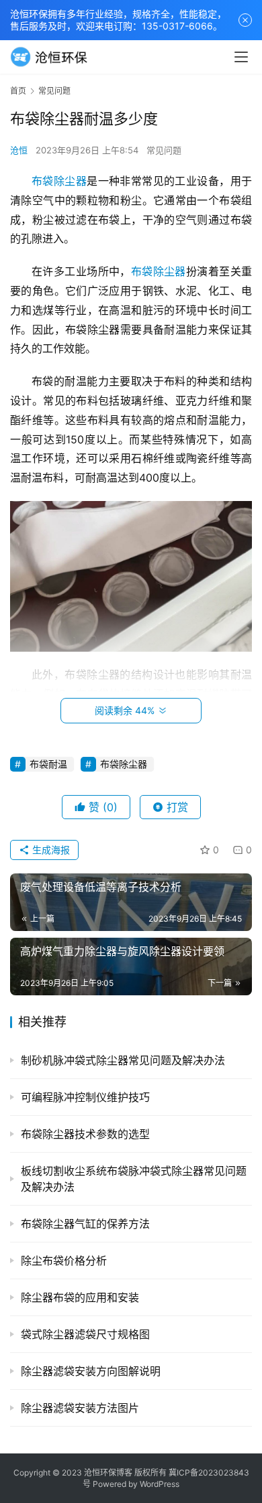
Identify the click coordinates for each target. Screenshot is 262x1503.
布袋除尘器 (59, 181)
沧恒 (19, 150)
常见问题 (163, 150)
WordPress (159, 1484)
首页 (18, 91)
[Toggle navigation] (241, 57)
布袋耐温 (48, 764)
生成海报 (50, 849)
